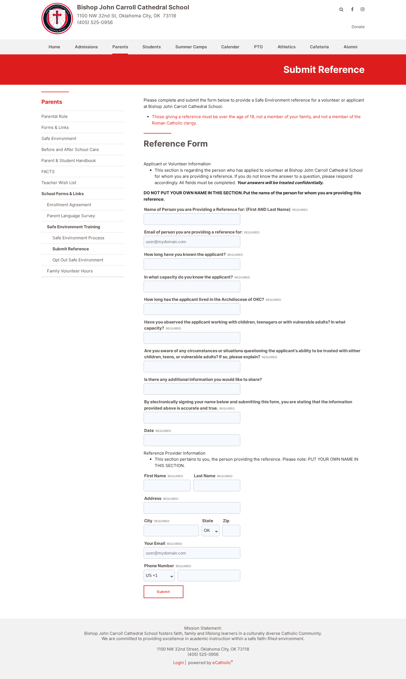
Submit (163, 592)
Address (161, 498)
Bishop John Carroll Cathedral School (133, 7)
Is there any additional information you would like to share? (203, 379)
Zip (226, 520)
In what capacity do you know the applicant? (197, 277)
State (207, 520)
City (157, 520)
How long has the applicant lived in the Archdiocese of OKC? (212, 299)
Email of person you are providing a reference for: (202, 232)
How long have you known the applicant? (193, 254)
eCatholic (222, 662)
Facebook (352, 9)
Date (157, 430)
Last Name (213, 475)
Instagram (362, 9)
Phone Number (167, 565)
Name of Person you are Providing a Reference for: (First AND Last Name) (226, 209)
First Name (163, 475)
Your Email (163, 543)
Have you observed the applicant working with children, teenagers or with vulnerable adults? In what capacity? (245, 325)
